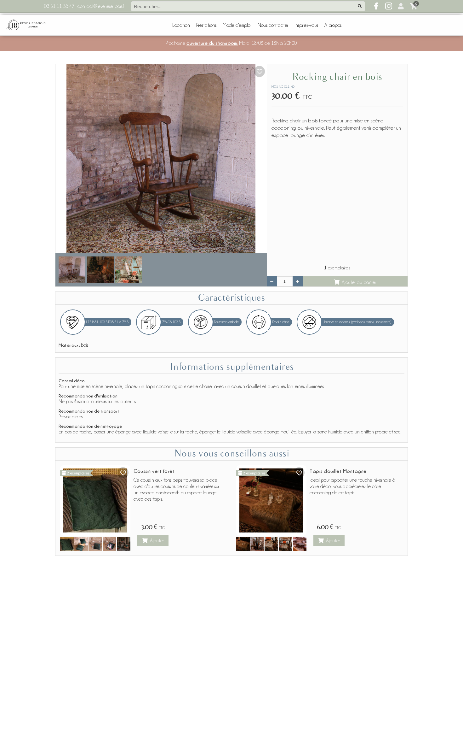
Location (181, 25)
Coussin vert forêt (154, 471)
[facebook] (376, 6)
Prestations (206, 25)
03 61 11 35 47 (59, 6)
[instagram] (388, 6)
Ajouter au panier (359, 282)
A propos (332, 25)
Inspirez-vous (306, 25)
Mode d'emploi (237, 25)
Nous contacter (273, 25)
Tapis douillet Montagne (338, 471)
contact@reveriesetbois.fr (101, 6)
